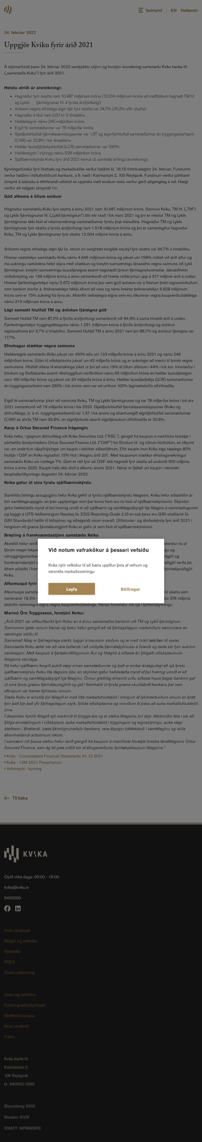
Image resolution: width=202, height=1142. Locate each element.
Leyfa (71, 589)
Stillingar (130, 589)
